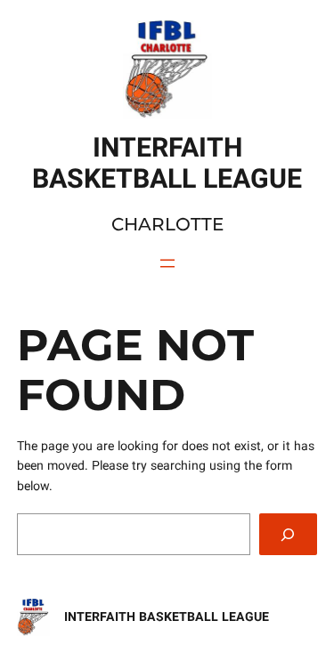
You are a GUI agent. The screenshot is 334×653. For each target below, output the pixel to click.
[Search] (288, 534)
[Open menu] (167, 263)
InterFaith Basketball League (166, 617)
